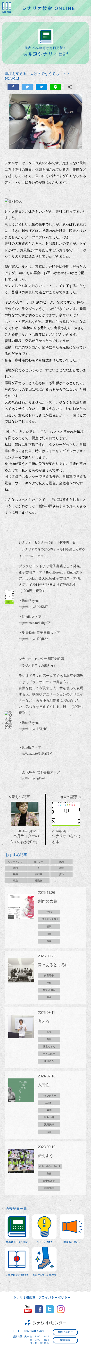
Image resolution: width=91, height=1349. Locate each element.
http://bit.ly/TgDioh (32, 778)
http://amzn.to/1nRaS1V (35, 753)
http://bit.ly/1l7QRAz (33, 638)
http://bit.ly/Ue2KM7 (33, 606)
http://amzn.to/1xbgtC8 (34, 622)
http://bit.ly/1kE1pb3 (33, 728)
